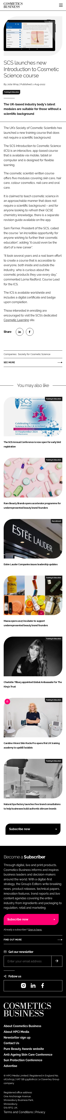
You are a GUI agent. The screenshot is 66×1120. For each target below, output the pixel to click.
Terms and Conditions (18, 1112)
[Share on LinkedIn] (19, 332)
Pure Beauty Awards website (24, 1049)
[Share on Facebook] (30, 332)
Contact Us (11, 1043)
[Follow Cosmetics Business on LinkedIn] (33, 986)
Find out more (13, 939)
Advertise (10, 1066)
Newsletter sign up (17, 1037)
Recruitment (56, 521)
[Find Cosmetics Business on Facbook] (42, 986)
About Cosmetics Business (22, 1026)
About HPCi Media (16, 1032)
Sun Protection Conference (23, 1060)
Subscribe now (19, 829)
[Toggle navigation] (61, 5)
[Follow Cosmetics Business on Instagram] (23, 986)
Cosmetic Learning (16, 320)
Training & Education (11, 92)
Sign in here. (35, 929)
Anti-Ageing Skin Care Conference (28, 1054)
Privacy (40, 1112)
